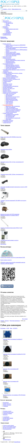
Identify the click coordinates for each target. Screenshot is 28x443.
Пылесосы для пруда (7, 80)
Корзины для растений (11, 97)
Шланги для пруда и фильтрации (10, 92)
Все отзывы (24, 318)
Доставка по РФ (9, 23)
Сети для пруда (9, 103)
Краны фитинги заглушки (11, 99)
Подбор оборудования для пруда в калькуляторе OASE (13, 257)
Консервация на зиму (10, 115)
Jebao (11, 328)
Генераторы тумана (7, 85)
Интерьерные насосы (10, 59)
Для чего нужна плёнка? (8, 425)
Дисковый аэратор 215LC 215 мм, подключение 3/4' (12, 161)
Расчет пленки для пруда (6, 259)
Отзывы (7, 30)
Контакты (5, 26)
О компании (6, 27)
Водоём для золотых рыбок (9, 427)
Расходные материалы (8, 105)
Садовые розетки (7, 81)
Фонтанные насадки (7, 83)
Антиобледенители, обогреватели (10, 86)
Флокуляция (8, 119)
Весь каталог (6, 20)
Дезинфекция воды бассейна (12, 114)
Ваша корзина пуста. (16, 9)
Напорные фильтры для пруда (12, 65)
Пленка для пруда (7, 43)
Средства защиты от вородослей (13, 117)
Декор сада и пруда (10, 94)
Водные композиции (7, 87)
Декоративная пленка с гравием (13, 53)
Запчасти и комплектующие (12, 76)
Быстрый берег (9, 95)
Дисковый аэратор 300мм (6, 149)
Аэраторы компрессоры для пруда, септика (12, 73)
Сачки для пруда (9, 102)
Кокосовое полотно (7, 56)
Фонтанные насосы (10, 61)
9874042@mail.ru (7, 33)
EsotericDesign (17, 441)
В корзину (3, 139)
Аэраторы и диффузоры (11, 75)
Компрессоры (9, 74)
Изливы (5, 82)
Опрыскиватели (9, 101)
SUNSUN (15, 328)
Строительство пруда (8, 121)
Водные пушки (6, 89)
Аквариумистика (7, 122)
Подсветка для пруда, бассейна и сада (11, 79)
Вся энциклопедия (7, 429)
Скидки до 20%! (4, 38)
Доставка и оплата (7, 21)
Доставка (8, 25)
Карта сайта (5, 420)
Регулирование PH (10, 116)
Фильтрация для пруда (8, 63)
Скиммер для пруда (7, 72)
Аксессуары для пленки (11, 55)
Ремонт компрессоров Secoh (12, 29)
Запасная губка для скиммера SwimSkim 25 (12, 339)
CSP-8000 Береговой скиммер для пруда (9, 240)
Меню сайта (3, 12)
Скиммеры (5, 406)
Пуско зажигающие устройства (13, 110)
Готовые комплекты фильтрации (13, 67)
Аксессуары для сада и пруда (9, 93)
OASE (7, 328)
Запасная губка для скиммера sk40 (10, 368)
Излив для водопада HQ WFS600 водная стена (11, 136)
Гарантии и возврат (7, 413)
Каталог (7, 320)
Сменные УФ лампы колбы (12, 108)
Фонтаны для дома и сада (8, 88)
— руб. (6, 9)
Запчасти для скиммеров (11, 112)
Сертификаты (9, 32)
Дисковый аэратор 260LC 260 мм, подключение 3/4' (12, 174)
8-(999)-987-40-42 (7, 34)
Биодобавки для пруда (8, 120)
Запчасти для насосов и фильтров (13, 109)
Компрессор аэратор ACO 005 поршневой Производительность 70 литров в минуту (10, 215)
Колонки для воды (7, 90)
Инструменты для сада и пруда (12, 96)
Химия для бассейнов (8, 113)
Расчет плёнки (6, 419)
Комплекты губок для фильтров (13, 106)
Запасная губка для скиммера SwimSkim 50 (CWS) (14, 354)
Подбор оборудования (8, 418)
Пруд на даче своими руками (9, 426)
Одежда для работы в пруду (12, 100)
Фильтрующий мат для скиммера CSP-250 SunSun (14, 394)
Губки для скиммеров (10, 107)
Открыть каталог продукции (6, 13)
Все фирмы (3, 328)
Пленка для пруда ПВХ (11, 52)
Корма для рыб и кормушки (9, 77)
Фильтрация (6, 402)
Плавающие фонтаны (10, 62)
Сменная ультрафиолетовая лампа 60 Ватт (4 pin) (11, 227)
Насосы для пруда (7, 57)
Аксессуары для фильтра (11, 68)
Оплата (7, 24)
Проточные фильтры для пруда (12, 66)
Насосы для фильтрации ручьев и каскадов (15, 60)
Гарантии (8, 31)
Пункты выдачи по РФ (8, 412)
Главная (2, 320)
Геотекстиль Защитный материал (13, 54)
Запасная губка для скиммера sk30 (10, 381)
